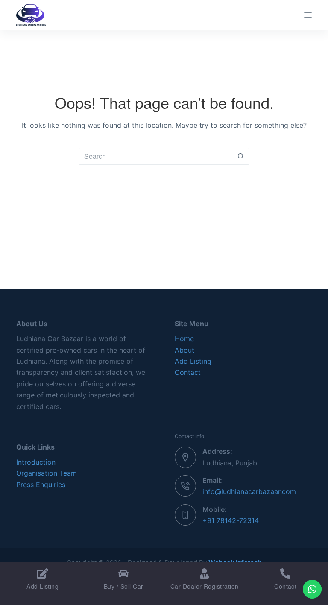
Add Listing (193, 361)
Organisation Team (46, 473)
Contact (188, 372)
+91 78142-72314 (230, 520)
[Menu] (308, 15)
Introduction (36, 462)
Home (184, 338)
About (184, 350)
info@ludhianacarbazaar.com (249, 491)
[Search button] (240, 156)
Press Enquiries (40, 484)
